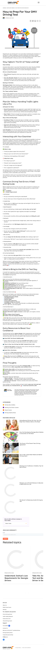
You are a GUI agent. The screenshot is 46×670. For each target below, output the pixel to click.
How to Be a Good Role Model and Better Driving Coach (31, 455)
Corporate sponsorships (8, 634)
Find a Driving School (7, 614)
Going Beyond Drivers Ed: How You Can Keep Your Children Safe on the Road (30, 421)
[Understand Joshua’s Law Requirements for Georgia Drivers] (16, 559)
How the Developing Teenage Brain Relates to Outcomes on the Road (31, 432)
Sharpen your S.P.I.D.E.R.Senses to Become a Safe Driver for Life (31, 483)
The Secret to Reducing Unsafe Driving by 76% (31, 500)
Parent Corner (8, 410)
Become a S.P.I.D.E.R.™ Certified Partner (11, 630)
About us (5, 605)
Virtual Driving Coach (7, 620)
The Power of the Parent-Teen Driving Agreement (30, 444)
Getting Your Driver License (12, 407)
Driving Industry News (10, 412)
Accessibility (5, 625)
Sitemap (4, 609)
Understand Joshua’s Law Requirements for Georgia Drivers (16, 578)
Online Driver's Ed (6, 618)
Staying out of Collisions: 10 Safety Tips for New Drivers (31, 466)
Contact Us (5, 628)
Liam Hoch (12, 17)
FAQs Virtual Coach (7, 607)
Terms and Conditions (26, 647)
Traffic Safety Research (8, 616)
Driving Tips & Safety (10, 405)
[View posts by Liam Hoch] (4, 17)
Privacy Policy (18, 647)
